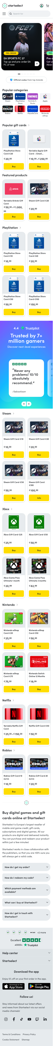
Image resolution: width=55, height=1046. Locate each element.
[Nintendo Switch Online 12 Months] (39, 661)
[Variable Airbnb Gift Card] (14, 189)
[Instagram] (7, 1019)
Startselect (9, 961)
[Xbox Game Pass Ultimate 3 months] (39, 566)
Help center (10, 953)
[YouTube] (30, 1019)
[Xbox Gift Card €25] (14, 522)
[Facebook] (15, 1019)
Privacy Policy (29, 1034)
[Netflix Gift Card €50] (39, 714)
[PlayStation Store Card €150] (39, 284)
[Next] (29, 404)
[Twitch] (38, 1019)
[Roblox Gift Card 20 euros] (39, 764)
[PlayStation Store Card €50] (14, 284)
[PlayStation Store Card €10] (14, 241)
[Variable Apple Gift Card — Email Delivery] (39, 139)
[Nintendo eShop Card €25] (14, 618)
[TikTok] (22, 1019)
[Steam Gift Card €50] (14, 470)
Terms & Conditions (11, 1034)
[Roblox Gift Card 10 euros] (14, 764)
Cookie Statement (10, 1039)
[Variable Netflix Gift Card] (14, 714)
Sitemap (26, 1039)
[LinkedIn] (46, 1019)
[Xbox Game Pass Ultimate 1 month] (13, 566)
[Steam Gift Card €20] (39, 189)
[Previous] (23, 404)
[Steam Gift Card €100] (39, 470)
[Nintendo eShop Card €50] (39, 618)
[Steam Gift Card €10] (14, 427)
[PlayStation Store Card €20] (14, 139)
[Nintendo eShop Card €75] (14, 661)
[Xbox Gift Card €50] (39, 522)
